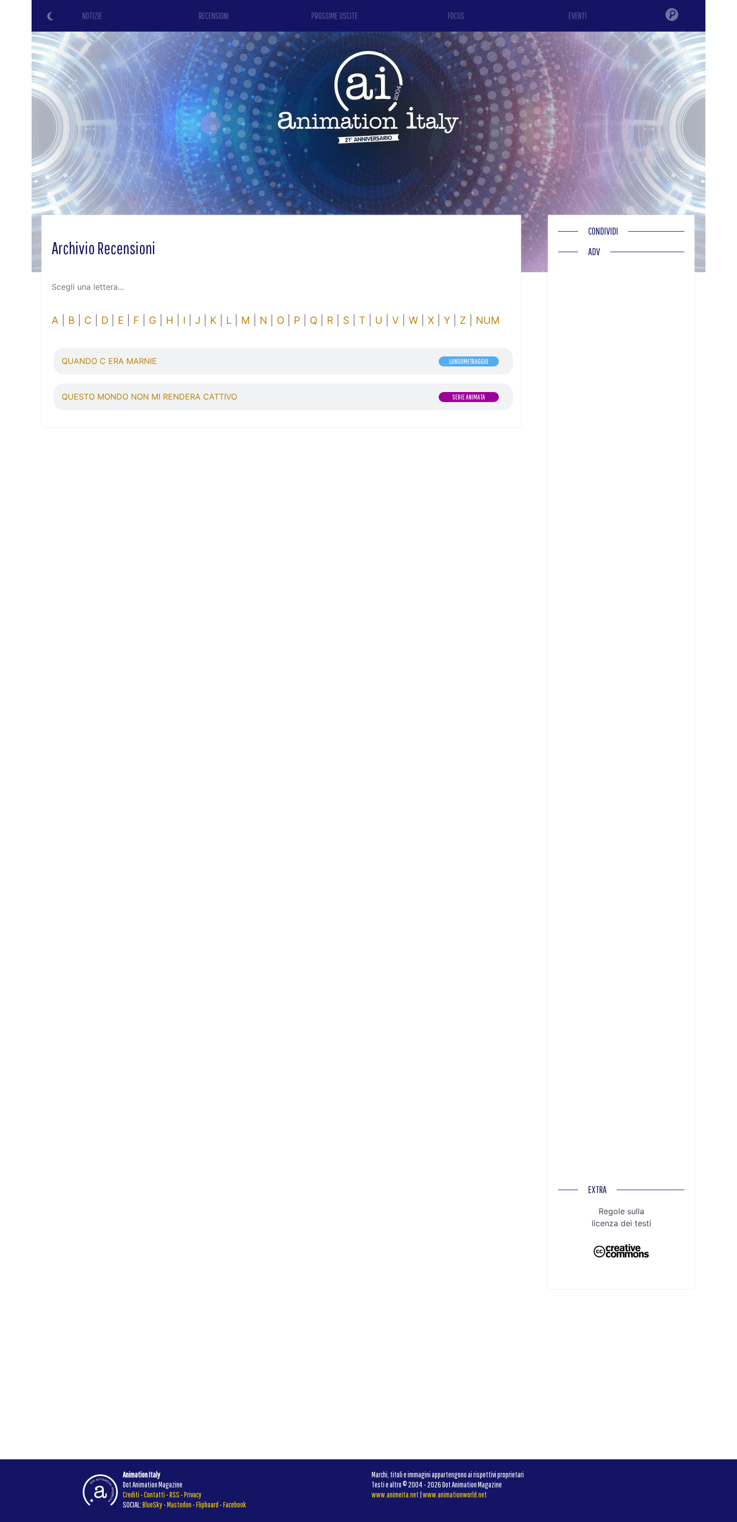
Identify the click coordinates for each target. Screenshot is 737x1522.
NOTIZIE (92, 16)
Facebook (234, 1504)
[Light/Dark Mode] (52, 17)
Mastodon (179, 1504)
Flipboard (207, 1504)
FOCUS (456, 16)
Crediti (131, 1494)
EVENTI (578, 16)
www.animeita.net (395, 1494)
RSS (174, 1494)
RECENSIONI (214, 16)
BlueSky (152, 1504)
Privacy (193, 1494)
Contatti (154, 1494)
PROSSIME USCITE (334, 16)
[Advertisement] (621, 412)
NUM (488, 320)
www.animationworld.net (455, 1494)
